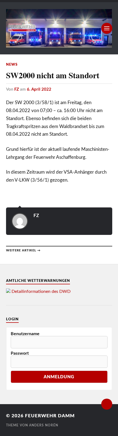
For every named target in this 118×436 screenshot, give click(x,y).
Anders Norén (43, 425)
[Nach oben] (106, 404)
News (12, 64)
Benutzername (25, 334)
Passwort (20, 353)
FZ (16, 89)
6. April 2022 (39, 89)
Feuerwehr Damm (50, 415)
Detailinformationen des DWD (41, 291)
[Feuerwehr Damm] (59, 28)
